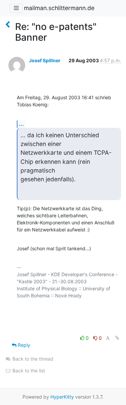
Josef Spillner (44, 60)
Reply (23, 345)
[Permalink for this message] (117, 338)
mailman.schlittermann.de (59, 7)
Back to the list (28, 370)
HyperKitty (62, 397)
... (21, 123)
